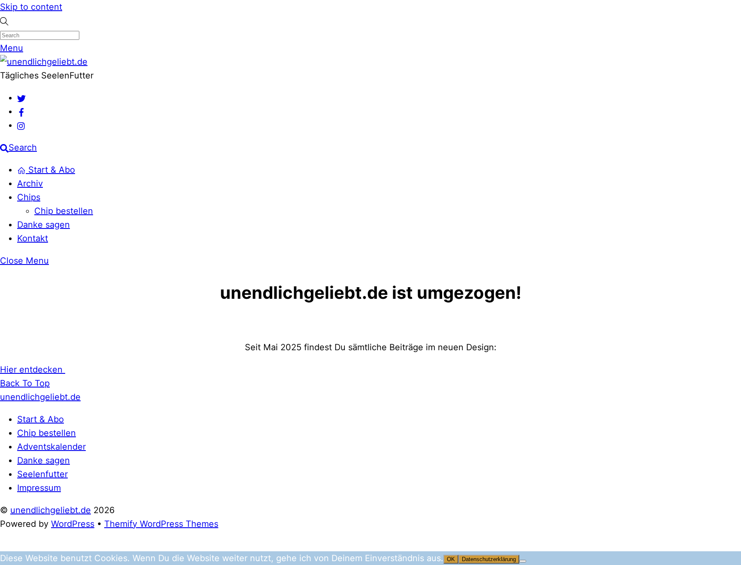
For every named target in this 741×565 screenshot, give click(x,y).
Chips (28, 197)
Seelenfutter (42, 474)
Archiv (30, 183)
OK (451, 559)
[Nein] (522, 561)
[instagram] (21, 125)
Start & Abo (50, 170)
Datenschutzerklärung (489, 559)
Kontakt (32, 238)
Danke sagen (43, 224)
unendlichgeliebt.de (50, 510)
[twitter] (21, 98)
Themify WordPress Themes (161, 524)
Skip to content (31, 7)
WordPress (72, 524)
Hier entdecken (32, 369)
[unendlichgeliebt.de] (43, 62)
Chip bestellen (63, 211)
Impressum (39, 488)
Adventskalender (51, 447)
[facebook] (21, 111)
